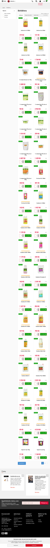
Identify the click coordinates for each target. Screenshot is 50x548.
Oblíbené (21, 15)
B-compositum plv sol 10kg (26, 79)
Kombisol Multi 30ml (40, 351)
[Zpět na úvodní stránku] (11, 1)
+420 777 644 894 (7, 528)
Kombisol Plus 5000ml (41, 375)
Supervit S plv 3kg (41, 449)
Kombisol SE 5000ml (40, 425)
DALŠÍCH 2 (22, 463)
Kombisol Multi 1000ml (41, 326)
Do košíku (28, 38)
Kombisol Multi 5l (25, 375)
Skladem (6, 15)
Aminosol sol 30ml (25, 55)
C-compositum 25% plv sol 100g (25, 105)
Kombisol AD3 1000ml (25, 227)
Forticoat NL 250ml (25, 203)
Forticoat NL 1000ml (40, 178)
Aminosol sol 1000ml (25, 30)
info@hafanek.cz (8, 529)
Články (39, 519)
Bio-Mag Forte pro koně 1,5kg (40, 80)
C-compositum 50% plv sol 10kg (25, 154)
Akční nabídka (7, 13)
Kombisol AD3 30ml (41, 227)
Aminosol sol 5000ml (40, 55)
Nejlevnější (36, 15)
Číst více (12, 487)
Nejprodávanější (28, 15)
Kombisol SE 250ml (41, 400)
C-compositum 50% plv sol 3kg (41, 154)
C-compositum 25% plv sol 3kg (25, 129)
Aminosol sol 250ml (40, 30)
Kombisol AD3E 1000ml (26, 252)
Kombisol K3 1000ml (25, 326)
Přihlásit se (44, 503)
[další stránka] (47, 463)
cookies (16, 542)
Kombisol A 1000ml (41, 203)
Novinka (6, 17)
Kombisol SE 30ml (25, 425)
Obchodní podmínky (18, 518)
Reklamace (16, 519)
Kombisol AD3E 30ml (25, 277)
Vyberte (4, 10)
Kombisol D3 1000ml (25, 301)
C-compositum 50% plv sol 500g (25, 179)
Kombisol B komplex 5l (41, 277)
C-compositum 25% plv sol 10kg (41, 105)
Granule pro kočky (30, 521)
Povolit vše (34, 545)
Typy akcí (16, 526)
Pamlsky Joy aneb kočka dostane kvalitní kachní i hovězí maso (40, 477)
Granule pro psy (29, 519)
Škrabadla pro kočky (30, 523)
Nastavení (16, 545)
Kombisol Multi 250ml (25, 351)
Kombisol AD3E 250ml (41, 252)
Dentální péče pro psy (15, 476)
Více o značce (44, 13)
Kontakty (40, 4)
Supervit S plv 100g (25, 449)
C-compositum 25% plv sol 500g (41, 129)
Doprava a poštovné (18, 524)
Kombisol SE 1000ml (25, 400)
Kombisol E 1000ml (41, 301)
